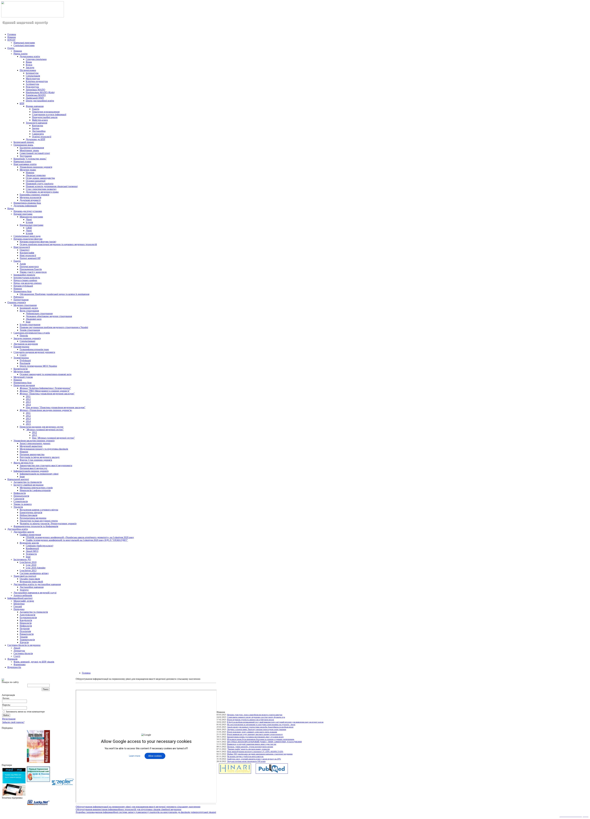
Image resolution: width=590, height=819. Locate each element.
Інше (22, 476)
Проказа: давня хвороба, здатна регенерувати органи (250, 746)
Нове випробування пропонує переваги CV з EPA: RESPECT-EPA (255, 751)
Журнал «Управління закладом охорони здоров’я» (46, 410)
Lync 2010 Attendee (35, 567)
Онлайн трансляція (30, 578)
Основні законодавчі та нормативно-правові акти (45, 374)
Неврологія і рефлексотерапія (35, 490)
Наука (10, 208)
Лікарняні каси (33, 319)
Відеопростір (14, 667)
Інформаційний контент (20, 598)
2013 (28, 402)
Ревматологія (26, 634)
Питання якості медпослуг (33, 468)
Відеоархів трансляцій (31, 581)
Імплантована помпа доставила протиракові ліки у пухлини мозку (255, 737)
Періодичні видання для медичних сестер (41, 426)
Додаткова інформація (25, 205)
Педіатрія (25, 628)
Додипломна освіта (30, 56)
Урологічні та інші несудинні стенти (39, 520)
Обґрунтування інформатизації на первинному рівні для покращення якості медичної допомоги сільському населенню (138, 806)
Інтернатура (32, 73)
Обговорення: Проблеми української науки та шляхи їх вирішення (54, 294)
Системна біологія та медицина (23, 645)
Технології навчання (36, 122)
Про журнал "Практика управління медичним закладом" (55, 407)
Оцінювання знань (23, 145)
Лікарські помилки (36, 175)
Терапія (24, 637)
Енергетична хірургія (31, 512)
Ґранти (17, 261)
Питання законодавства (32, 454)
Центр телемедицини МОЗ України (38, 366)
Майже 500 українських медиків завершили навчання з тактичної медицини (260, 754)
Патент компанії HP (30, 258)
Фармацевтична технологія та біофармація (36, 526)
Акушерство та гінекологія (28, 482)
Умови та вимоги (23, 504)
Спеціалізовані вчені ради (27, 236)
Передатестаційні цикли (44, 117)
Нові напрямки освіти (25, 164)
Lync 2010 (31, 565)
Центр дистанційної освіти (40, 100)
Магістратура (33, 78)
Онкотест (25, 250)
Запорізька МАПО (35, 89)
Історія (29, 222)
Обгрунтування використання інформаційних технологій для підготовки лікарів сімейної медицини (128, 809)
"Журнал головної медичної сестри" (45, 429)
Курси (29, 64)
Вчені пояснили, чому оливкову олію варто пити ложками (252, 732)
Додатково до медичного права (42, 192)
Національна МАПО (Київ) (40, 92)
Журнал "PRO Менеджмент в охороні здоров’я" (45, 391)
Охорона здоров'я (16, 302)
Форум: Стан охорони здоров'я (36, 460)
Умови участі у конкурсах (33, 272)
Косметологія (21, 368)
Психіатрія (25, 631)
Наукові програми (23, 214)
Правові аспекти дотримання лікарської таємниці (52, 186)
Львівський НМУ (35, 98)
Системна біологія (23, 653)
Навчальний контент (18, 479)
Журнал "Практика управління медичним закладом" (47, 393)
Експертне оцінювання (32, 147)
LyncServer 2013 (28, 570)
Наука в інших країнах (25, 280)
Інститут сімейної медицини (28, 485)
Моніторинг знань (29, 150)
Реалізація (25, 363)
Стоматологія (21, 501)
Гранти (35, 109)
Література (19, 650)
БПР (22, 103)
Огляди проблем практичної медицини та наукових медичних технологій (58, 244)
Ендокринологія (28, 617)
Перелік (24, 335)
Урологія (18, 507)
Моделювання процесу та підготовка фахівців (44, 449)
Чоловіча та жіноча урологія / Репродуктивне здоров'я (48, 523)
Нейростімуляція (28, 515)
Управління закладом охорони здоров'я (34, 440)
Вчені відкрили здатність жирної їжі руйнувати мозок (250, 719)
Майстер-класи (40, 120)
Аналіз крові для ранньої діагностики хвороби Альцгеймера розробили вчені (260, 727)
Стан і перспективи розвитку (41, 189)
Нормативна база (22, 291)
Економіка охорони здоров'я (34, 194)
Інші (28, 321)
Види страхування (29, 310)
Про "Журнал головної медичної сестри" (53, 438)
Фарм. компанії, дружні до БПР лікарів (34, 661)
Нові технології (22, 247)
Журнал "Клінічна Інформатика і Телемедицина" (45, 388)
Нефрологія (20, 493)
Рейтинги (19, 297)
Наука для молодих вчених (28, 283)
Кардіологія (26, 620)
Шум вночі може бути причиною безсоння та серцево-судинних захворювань (260, 739)
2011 (28, 396)
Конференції (32, 548)
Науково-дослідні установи (28, 211)
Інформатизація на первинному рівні (39, 473)
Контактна (37, 125)
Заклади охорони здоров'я (27, 338)
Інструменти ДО (22, 559)
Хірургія (24, 642)
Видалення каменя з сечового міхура (39, 509)
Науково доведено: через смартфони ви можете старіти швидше (254, 715)
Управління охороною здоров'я (36, 167)
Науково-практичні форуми (28, 239)
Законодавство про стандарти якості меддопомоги (46, 465)
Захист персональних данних (35, 443)
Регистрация (8, 719)
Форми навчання (34, 106)
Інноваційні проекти (24, 274)
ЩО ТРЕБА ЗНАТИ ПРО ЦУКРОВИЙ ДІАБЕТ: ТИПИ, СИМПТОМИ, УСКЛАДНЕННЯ (264, 742)
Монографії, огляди (24, 601)
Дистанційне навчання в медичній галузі (35, 592)
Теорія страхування (30, 330)
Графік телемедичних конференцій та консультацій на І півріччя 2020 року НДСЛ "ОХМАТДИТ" (77, 540)
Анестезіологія (27, 614)
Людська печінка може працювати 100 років (246, 761)
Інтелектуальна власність (27, 277)
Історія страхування (30, 324)
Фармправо (20, 664)
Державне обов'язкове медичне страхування (49, 316)
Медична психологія (30, 197)
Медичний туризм (23, 377)
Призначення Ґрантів (31, 269)
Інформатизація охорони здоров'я (31, 471)
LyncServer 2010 (28, 562)
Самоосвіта (38, 134)
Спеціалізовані (27, 341)
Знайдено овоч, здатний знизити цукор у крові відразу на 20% (254, 759)
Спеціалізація (33, 75)
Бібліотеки (19, 603)
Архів (23, 263)
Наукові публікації (23, 286)
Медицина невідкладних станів (36, 487)
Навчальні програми (24, 42)
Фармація (12, 659)
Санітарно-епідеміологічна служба (32, 333)
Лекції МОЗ (32, 551)
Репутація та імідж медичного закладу (40, 457)
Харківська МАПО (36, 95)
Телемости (31, 554)
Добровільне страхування (39, 313)
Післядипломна (28, 70)
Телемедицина (21, 357)
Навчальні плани (22, 161)
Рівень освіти (21, 53)
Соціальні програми (24, 45)
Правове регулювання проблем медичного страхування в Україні (54, 327)
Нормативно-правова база (27, 203)
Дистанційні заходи (24, 531)
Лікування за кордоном (26, 344)
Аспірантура (32, 84)
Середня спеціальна (36, 59)
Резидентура (32, 87)
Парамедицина (21, 346)
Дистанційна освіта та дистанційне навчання (37, 584)
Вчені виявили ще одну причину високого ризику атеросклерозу (255, 734)
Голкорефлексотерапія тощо (34, 349)
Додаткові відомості (30, 200)
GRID (29, 227)
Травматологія (27, 639)
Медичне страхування (25, 305)
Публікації (25, 360)
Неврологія (25, 623)
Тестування (26, 156)
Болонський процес (24, 142)
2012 (28, 399)
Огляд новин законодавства (40, 178)
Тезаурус (24, 590)
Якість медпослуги (23, 462)
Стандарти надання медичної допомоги (34, 352)
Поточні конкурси (29, 266)
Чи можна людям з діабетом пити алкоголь (245, 756)
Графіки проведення (30, 534)
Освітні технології (41, 136)
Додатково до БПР (35, 139)
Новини (11, 37)
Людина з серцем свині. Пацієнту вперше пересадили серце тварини (256, 729)
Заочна (35, 128)
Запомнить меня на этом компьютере (25, 711)
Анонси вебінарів (23, 595)
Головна (11, 34)
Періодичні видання (24, 385)
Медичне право (28, 169)
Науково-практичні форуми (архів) (38, 241)
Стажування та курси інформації (49, 114)
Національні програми (31, 225)
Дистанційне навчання (31, 587)
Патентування (21, 299)
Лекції (17, 648)
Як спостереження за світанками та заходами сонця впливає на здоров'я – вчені (261, 724)
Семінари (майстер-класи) (39, 545)
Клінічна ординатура (37, 81)
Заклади (30, 67)
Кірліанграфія (27, 252)
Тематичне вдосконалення (45, 111)
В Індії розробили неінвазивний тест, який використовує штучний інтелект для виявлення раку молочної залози (275, 722)
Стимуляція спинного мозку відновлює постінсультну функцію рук (256, 717)
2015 (28, 424)
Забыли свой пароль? (13, 722)
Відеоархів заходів (29, 543)
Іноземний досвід (29, 308)
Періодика (19, 609)
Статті (23, 355)
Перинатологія (21, 496)
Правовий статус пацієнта (39, 183)
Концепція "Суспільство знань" (30, 158)
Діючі (29, 219)
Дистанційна (38, 131)
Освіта (10, 48)
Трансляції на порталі (25, 576)
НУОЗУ (11, 40)
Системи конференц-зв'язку (34, 573)
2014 (28, 404)
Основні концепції (35, 180)
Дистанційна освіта (17, 529)
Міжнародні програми (31, 216)
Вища (29, 62)
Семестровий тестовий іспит (35, 153)
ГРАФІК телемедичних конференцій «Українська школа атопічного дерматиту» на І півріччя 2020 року (80, 537)
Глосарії (18, 606)
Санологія (19, 498)
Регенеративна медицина (33, 518)
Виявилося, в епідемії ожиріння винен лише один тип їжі (251, 744)
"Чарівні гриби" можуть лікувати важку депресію (248, 749)
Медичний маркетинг (31, 446)
